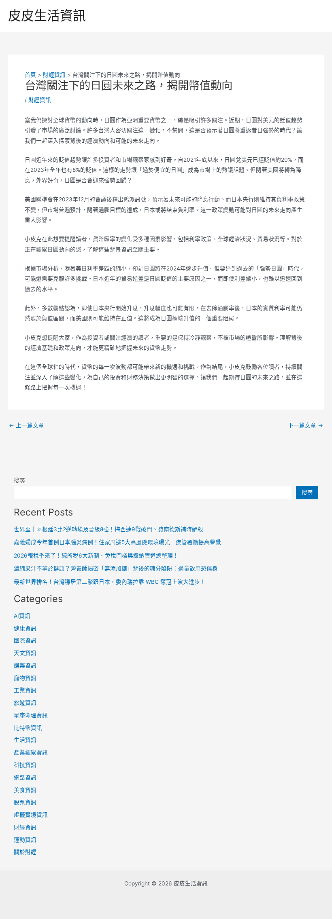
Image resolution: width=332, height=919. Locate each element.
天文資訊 (25, 653)
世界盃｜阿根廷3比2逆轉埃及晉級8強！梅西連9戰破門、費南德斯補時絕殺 (108, 529)
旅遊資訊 (25, 702)
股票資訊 (25, 802)
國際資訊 (25, 640)
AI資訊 (22, 616)
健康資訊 (25, 628)
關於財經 (25, 852)
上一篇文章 (26, 426)
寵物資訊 (25, 678)
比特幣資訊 (28, 728)
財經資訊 (39, 100)
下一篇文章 (305, 426)
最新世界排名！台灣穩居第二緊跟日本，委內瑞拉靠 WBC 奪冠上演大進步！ (110, 582)
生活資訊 (25, 740)
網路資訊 (25, 777)
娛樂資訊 (25, 665)
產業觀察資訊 (31, 752)
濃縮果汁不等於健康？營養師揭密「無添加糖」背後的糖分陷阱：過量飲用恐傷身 (116, 568)
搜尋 (19, 480)
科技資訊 (25, 765)
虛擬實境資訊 (31, 814)
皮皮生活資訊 (47, 15)
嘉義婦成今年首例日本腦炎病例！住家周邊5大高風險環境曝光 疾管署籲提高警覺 (117, 542)
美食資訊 (25, 790)
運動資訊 (25, 840)
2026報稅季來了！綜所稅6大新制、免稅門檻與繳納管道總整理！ (96, 555)
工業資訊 (25, 690)
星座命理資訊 (31, 715)
